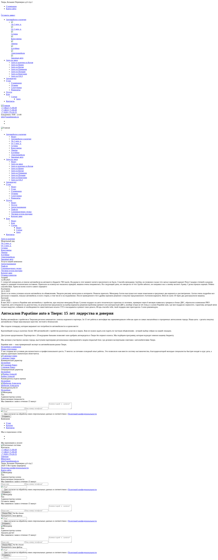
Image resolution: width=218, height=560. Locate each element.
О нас (8, 81)
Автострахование (18, 207)
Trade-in (14, 209)
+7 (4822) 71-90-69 (9, 108)
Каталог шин (16, 216)
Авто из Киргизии (19, 74)
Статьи (14, 97)
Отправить (6, 416)
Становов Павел (8, 367)
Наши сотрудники (9, 349)
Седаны (14, 34)
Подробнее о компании (11, 347)
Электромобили (18, 53)
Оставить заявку (8, 15)
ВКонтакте (5, 459)
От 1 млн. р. (16, 29)
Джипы (14, 43)
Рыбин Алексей (8, 376)
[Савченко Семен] (9, 356)
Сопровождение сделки (21, 212)
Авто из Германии (19, 69)
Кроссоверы (16, 39)
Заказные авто (17, 58)
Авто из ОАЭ (17, 76)
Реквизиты (15, 90)
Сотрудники (16, 87)
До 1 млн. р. (16, 24)
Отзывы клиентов (9, 275)
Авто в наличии (8, 239)
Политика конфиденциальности (15, 468)
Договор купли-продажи (21, 214)
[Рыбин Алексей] (9, 374)
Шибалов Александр (10, 385)
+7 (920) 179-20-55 (9, 112)
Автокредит (11, 78)
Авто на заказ (12, 60)
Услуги (9, 92)
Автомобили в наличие (16, 19)
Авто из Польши (18, 72)
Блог (8, 94)
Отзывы (14, 85)
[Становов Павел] (9, 365)
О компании (11, 6)
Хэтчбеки (15, 48)
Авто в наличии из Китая (22, 62)
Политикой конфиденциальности (82, 414)
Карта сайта (11, 9)
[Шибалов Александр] (11, 383)
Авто (18, 99)
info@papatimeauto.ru (10, 117)
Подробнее (5, 363)
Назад (13, 137)
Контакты (10, 101)
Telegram (4, 456)
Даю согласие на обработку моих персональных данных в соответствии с (50, 414)
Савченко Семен (8, 358)
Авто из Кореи (17, 65)
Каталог (9, 425)
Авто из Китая (17, 67)
